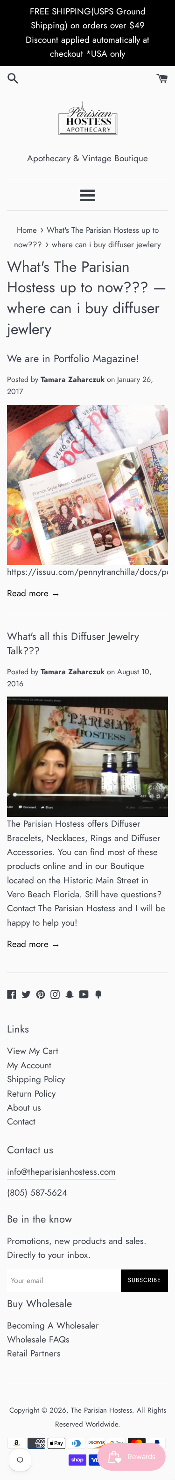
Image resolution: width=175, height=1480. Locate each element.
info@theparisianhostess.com (61, 1171)
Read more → (33, 593)
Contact (21, 1121)
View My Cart (32, 1051)
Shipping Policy (36, 1079)
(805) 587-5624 (37, 1192)
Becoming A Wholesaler (53, 1325)
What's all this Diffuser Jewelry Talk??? (73, 643)
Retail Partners (34, 1353)
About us (24, 1107)
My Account (29, 1065)
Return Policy (31, 1093)
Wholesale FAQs (38, 1339)
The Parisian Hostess (101, 1410)
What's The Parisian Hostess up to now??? (77, 277)
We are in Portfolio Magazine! (73, 358)
